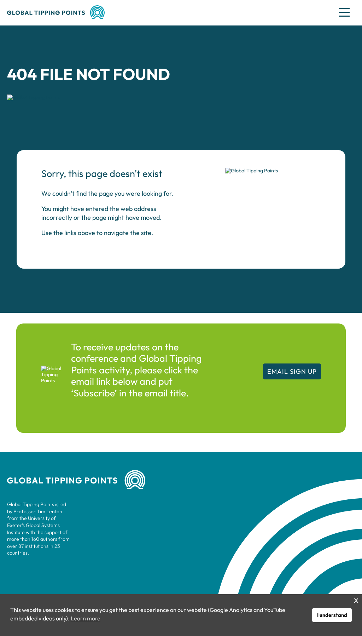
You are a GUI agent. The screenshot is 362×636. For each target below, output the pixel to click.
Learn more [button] (85, 618)
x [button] (356, 599)
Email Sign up (292, 371)
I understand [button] (332, 615)
